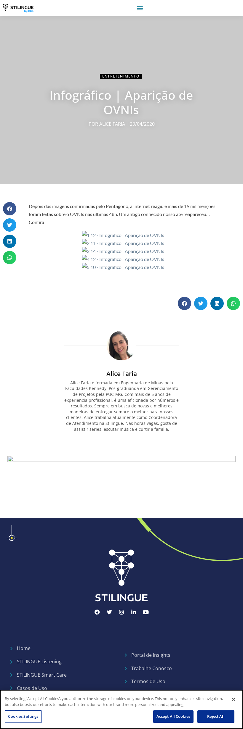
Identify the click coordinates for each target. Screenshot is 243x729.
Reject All (215, 716)
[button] (140, 8)
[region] (121, 709)
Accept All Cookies (173, 716)
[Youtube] (145, 612)
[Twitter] (109, 612)
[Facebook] (97, 612)
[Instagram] (121, 612)
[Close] (233, 699)
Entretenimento (120, 76)
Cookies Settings (23, 716)
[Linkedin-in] (133, 612)
